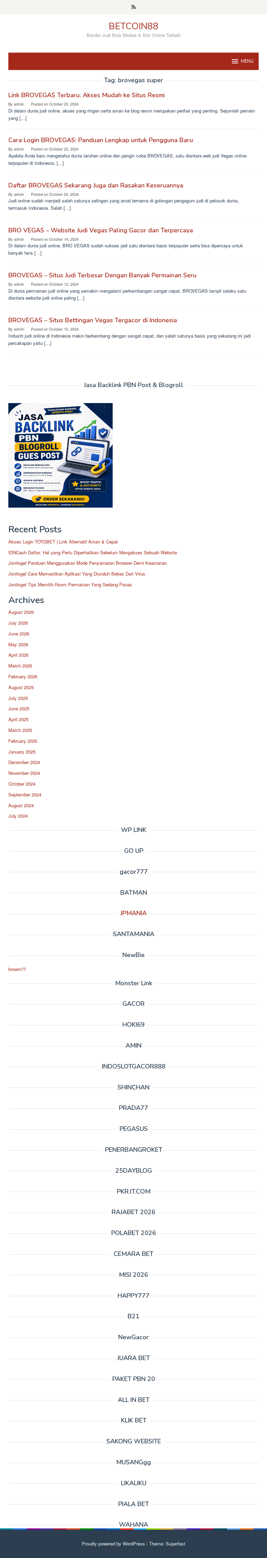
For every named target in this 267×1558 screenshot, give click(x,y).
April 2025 (18, 719)
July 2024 (18, 815)
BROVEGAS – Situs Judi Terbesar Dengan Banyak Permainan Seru (102, 275)
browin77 (17, 969)
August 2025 (21, 687)
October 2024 (21, 783)
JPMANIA (133, 913)
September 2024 (24, 794)
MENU (247, 61)
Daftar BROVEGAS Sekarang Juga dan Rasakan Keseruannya (95, 185)
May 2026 (18, 644)
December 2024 (24, 762)
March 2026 (20, 665)
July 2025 (18, 698)
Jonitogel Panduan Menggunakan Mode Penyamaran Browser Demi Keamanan (87, 563)
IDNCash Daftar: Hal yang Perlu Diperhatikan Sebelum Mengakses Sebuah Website (92, 552)
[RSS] (133, 7)
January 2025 (21, 751)
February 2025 (22, 741)
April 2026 (18, 654)
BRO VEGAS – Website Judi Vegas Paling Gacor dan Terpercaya (100, 230)
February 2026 (22, 676)
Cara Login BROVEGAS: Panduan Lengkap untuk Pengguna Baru (100, 140)
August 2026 (21, 612)
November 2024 (24, 773)
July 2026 (18, 622)
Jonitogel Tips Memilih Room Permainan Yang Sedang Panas (70, 584)
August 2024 (21, 805)
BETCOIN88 (134, 26)
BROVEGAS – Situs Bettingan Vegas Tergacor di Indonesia (92, 320)
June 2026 (18, 633)
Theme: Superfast (167, 1543)
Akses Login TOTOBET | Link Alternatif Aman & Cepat (63, 541)
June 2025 (18, 708)
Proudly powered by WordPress (113, 1543)
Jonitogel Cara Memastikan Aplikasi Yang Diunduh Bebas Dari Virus (76, 573)
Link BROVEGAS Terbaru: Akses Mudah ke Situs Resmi (86, 95)
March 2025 (20, 730)
